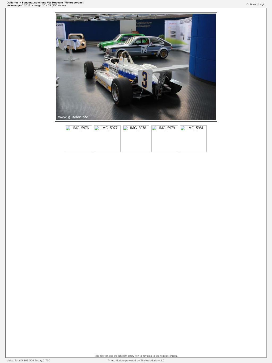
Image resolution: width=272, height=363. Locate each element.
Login (261, 4)
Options (251, 4)
